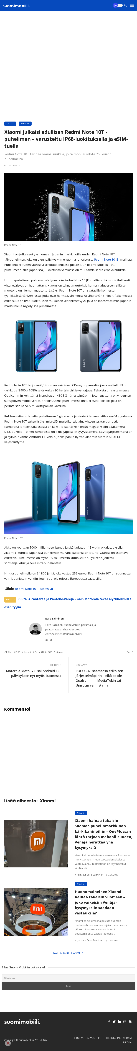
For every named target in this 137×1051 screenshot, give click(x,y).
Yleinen (25, 123)
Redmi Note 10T (43, 652)
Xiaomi (10, 123)
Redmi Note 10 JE (106, 259)
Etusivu (79, 1038)
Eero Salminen (54, 618)
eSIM (8, 652)
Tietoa (127, 1042)
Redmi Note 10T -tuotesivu (34, 589)
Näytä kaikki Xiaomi (66, 953)
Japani (27, 652)
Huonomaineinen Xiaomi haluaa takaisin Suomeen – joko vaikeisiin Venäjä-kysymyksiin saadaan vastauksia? (100, 902)
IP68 (18, 652)
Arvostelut (95, 1038)
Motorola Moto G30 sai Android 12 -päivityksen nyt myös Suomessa (33, 673)
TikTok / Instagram (119, 1038)
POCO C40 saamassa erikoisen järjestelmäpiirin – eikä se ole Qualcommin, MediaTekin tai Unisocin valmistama (99, 678)
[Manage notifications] (8, 1043)
